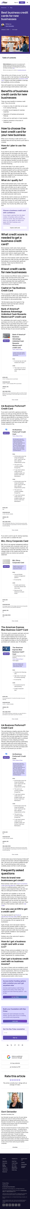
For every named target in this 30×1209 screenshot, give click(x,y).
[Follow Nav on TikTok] (13, 1205)
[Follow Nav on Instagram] (7, 1205)
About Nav (4, 1161)
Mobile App (14, 1169)
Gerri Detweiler (10, 26)
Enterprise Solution (23, 1167)
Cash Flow (14, 1161)
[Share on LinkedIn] (7, 1045)
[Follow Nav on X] (16, 1205)
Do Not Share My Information (8, 1186)
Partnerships (24, 1164)
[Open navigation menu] (27, 2)
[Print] (22, 1045)
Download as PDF (16, 1067)
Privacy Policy (5, 1183)
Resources (3, 7)
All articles (15, 1147)
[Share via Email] (18, 1045)
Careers (23, 1162)
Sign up (15, 1037)
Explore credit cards (15, 227)
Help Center (5, 1169)
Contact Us (4, 1168)
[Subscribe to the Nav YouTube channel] (10, 1205)
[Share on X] (11, 1045)
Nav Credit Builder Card (14, 1167)
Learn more (15, 1021)
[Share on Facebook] (15, 1045)
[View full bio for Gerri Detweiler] (15, 1100)
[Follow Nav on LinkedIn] (19, 1205)
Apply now (6, 340)
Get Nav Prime (15, 997)
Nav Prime (14, 1165)
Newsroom (4, 1163)
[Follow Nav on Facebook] (3, 1205)
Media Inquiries (4, 1165)
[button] (11, 1080)
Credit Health (15, 1163)
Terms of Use (5, 1185)
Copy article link (16, 1063)
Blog (11, 7)
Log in (22, 2)
